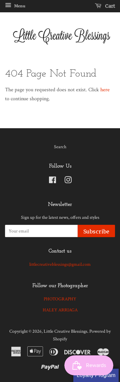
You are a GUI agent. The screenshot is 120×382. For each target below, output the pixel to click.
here (105, 89)
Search (60, 147)
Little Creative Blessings (65, 331)
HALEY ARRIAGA (60, 310)
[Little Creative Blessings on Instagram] (68, 182)
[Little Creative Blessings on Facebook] (52, 182)
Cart (109, 6)
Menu (19, 6)
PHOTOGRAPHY (60, 299)
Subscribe (96, 231)
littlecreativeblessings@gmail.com (60, 264)
